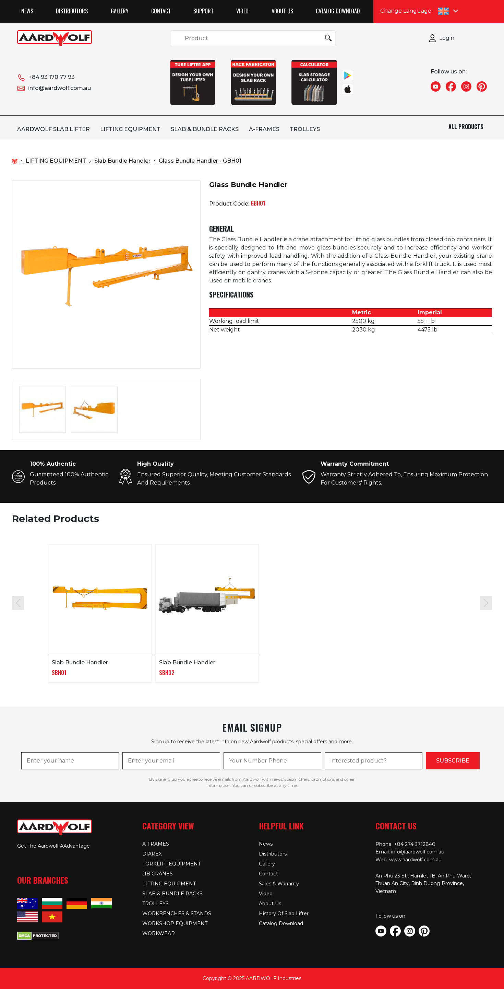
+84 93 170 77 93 (51, 77)
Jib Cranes (157, 874)
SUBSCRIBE (452, 760)
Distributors (72, 11)
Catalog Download (338, 11)
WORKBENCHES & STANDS (176, 913)
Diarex (152, 854)
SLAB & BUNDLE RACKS (205, 129)
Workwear (158, 933)
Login (446, 38)
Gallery (120, 11)
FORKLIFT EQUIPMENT (171, 864)
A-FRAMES (264, 129)
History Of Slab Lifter (284, 913)
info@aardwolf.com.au (59, 88)
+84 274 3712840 (414, 844)
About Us (282, 11)
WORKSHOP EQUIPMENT (174, 923)
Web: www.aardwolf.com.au (408, 860)
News (27, 11)
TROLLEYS (305, 129)
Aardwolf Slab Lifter (53, 129)
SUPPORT (203, 11)
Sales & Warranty (279, 884)
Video (242, 11)
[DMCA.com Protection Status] (38, 935)
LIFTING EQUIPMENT (130, 129)
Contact (161, 11)
